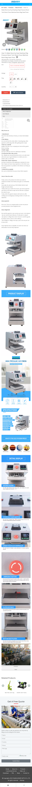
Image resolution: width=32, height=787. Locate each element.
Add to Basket (19, 92)
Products (22, 769)
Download (6, 773)
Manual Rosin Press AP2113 (16, 105)
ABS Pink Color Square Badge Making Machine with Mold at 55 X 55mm (10, 692)
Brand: (4, 101)
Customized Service (11, 771)
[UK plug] (18, 79)
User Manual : (6, 105)
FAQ (4, 116)
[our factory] (16, 717)
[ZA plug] (26, 79)
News (18, 773)
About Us (14, 769)
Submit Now (16, 761)
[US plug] (11, 79)
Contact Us (26, 773)
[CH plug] (11, 82)
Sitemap (22, 780)
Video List (22, 771)
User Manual (6, 114)
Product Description (7, 109)
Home (7, 769)
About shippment (7, 111)
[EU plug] (14, 79)
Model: (4, 100)
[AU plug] (22, 79)
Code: (4, 103)
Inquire (6, 92)
